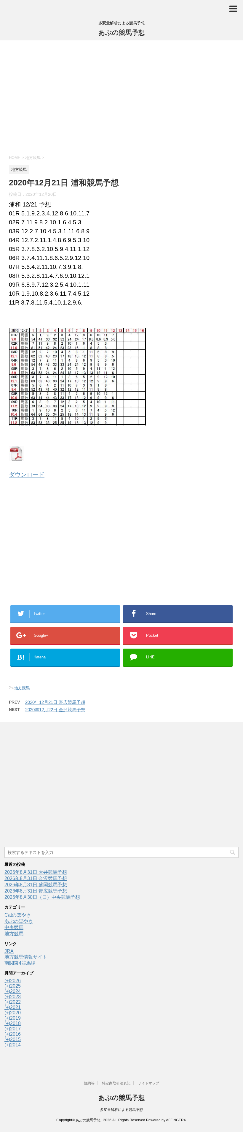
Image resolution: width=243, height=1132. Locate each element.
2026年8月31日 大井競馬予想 (35, 872)
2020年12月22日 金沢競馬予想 (55, 709)
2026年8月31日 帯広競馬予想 (35, 890)
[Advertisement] (121, 96)
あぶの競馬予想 (121, 32)
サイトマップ (148, 1083)
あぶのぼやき (18, 921)
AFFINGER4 (176, 1120)
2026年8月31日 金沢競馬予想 (35, 878)
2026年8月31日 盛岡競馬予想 (35, 884)
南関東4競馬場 (20, 963)
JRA (9, 951)
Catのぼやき (17, 914)
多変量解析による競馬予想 (121, 1110)
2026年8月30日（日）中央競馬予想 (42, 897)
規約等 (89, 1083)
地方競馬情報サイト (25, 956)
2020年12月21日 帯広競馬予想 (55, 702)
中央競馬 (13, 927)
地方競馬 (22, 688)
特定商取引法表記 (116, 1083)
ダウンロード (26, 474)
